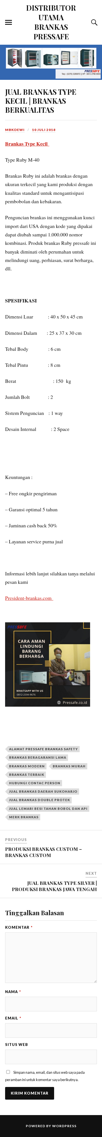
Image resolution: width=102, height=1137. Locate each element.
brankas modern (27, 766)
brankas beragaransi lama (37, 757)
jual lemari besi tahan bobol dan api (48, 808)
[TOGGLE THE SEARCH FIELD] (93, 22)
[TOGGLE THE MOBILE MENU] (8, 22)
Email (13, 1018)
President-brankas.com (29, 598)
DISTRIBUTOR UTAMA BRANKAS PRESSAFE (51, 22)
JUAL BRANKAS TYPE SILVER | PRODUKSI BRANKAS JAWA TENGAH (54, 886)
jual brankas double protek (39, 800)
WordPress (64, 1126)
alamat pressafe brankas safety (43, 749)
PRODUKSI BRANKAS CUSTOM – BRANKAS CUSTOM (43, 852)
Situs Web (16, 1044)
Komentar (19, 927)
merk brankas (24, 817)
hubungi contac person (34, 783)
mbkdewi (15, 130)
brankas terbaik (26, 774)
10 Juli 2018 (44, 130)
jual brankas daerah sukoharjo (43, 791)
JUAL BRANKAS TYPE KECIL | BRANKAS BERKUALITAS (40, 100)
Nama (13, 991)
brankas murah (69, 766)
